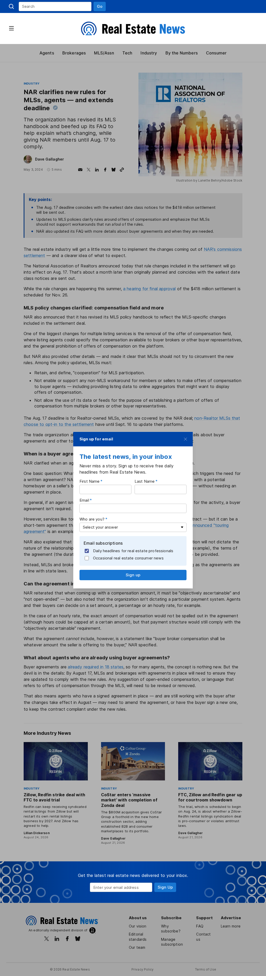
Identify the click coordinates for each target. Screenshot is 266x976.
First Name (89, 481)
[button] (100, 6)
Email (84, 500)
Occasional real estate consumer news (128, 558)
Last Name (145, 481)
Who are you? (91, 519)
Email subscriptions (103, 542)
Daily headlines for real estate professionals (133, 550)
